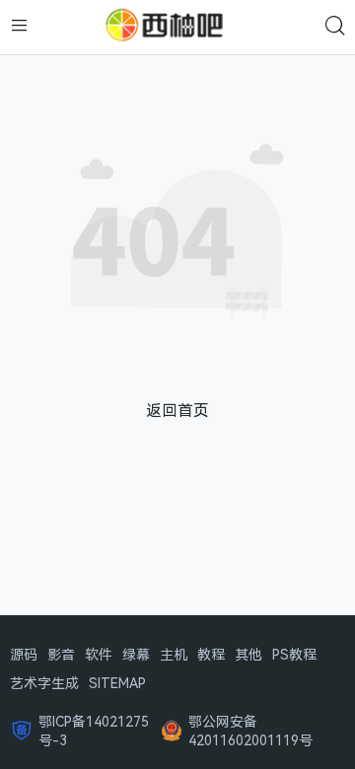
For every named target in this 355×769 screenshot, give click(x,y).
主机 (173, 654)
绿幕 (136, 654)
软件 (98, 654)
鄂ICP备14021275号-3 (93, 730)
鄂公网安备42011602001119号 (250, 730)
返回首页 (177, 410)
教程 (211, 654)
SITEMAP (117, 682)
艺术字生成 (44, 682)
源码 (23, 654)
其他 (248, 654)
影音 (61, 654)
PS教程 (294, 654)
